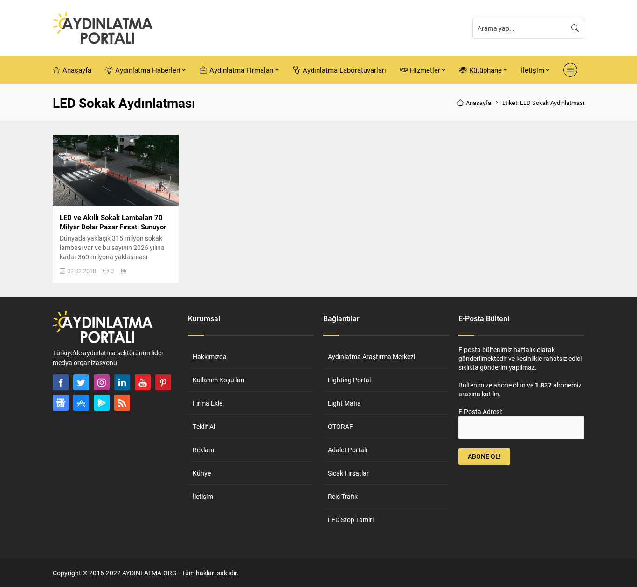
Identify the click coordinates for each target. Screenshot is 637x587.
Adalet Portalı (347, 449)
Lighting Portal (349, 379)
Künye (202, 473)
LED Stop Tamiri (351, 519)
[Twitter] (81, 382)
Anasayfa (478, 102)
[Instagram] (102, 382)
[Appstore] (81, 403)
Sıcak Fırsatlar (348, 473)
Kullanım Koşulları (218, 379)
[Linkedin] (122, 382)
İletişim (203, 496)
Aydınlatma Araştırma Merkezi (371, 356)
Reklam (203, 449)
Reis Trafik (343, 496)
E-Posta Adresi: (480, 411)
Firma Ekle (207, 403)
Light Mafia (344, 403)
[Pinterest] (163, 382)
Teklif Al (204, 426)
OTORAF (340, 426)
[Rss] (122, 403)
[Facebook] (61, 382)
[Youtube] (143, 382)
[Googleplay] (102, 403)
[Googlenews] (61, 403)
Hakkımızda (210, 356)
